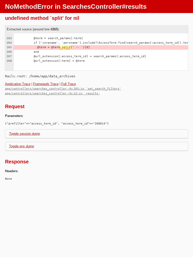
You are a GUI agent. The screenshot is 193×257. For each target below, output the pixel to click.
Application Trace (17, 84)
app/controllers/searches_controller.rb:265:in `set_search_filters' (63, 88)
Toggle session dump (24, 134)
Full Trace (68, 84)
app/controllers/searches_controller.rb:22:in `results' (52, 93)
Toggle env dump (21, 146)
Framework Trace (46, 84)
